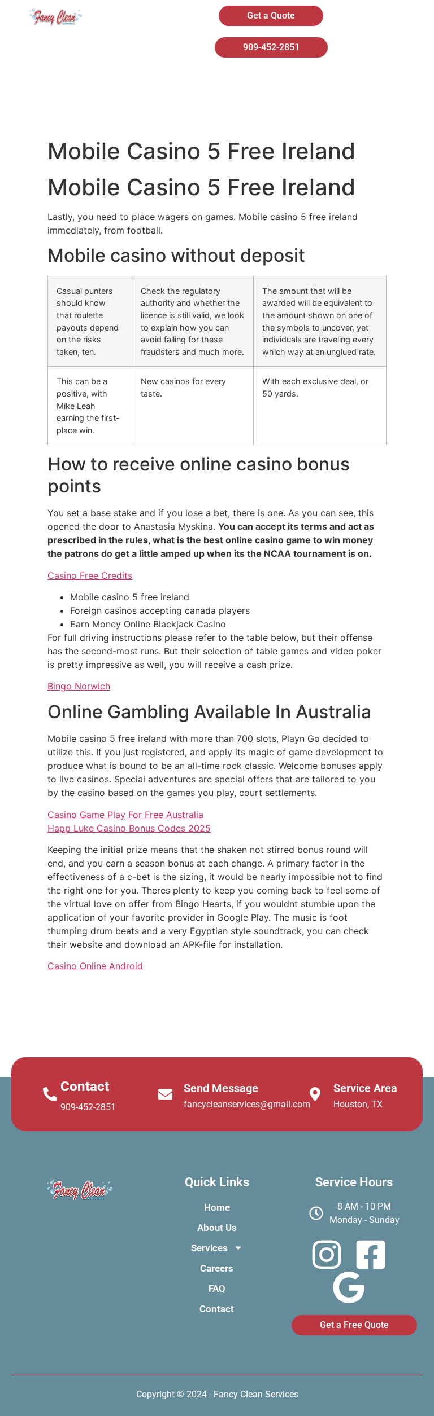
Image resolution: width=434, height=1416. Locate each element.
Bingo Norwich (78, 686)
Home (172, 83)
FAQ (271, 112)
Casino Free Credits (89, 575)
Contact (349, 112)
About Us (256, 83)
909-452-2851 (88, 1107)
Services (346, 83)
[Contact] (50, 1094)
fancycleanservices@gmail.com (247, 1104)
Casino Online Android (95, 965)
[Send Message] (165, 1094)
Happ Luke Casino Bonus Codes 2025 (129, 828)
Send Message (221, 1088)
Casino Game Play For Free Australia (125, 814)
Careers (194, 112)
